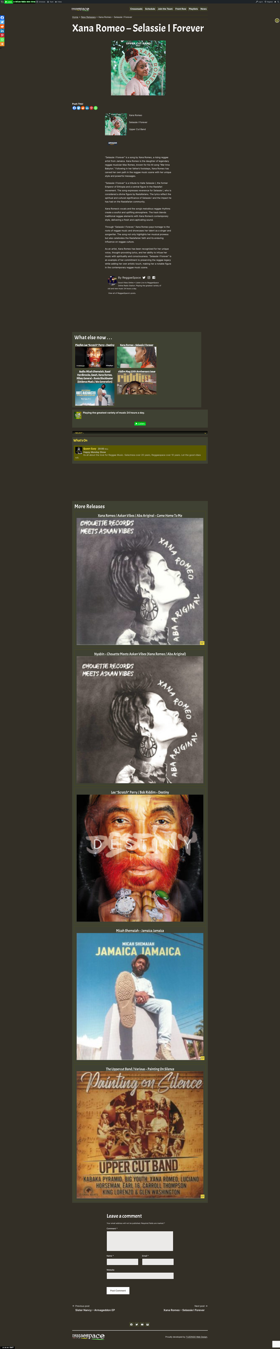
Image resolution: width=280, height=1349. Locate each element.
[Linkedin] (87, 108)
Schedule (150, 9)
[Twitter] (78, 108)
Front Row (180, 9)
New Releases (88, 17)
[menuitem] (2, 2)
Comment (112, 1228)
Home (75, 17)
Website (110, 1270)
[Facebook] (74, 108)
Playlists (193, 9)
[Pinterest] (91, 108)
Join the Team (165, 9)
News (204, 9)
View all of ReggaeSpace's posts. (122, 293)
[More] (2, 44)
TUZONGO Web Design (196, 1337)
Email (145, 1256)
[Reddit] (83, 108)
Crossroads (136, 9)
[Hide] (1, 48)
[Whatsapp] (96, 108)
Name (110, 1256)
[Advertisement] (137, 313)
